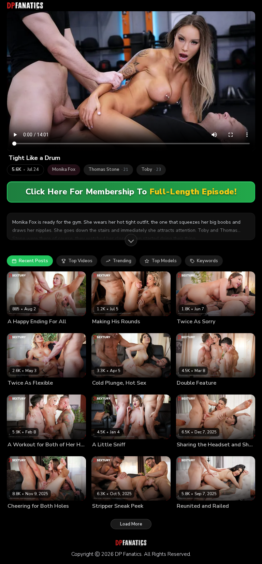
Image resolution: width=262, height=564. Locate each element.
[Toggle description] (131, 240)
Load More (131, 524)
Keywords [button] (207, 261)
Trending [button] (122, 261)
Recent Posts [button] (33, 261)
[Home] (25, 6)
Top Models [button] (164, 261)
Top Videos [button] (80, 261)
